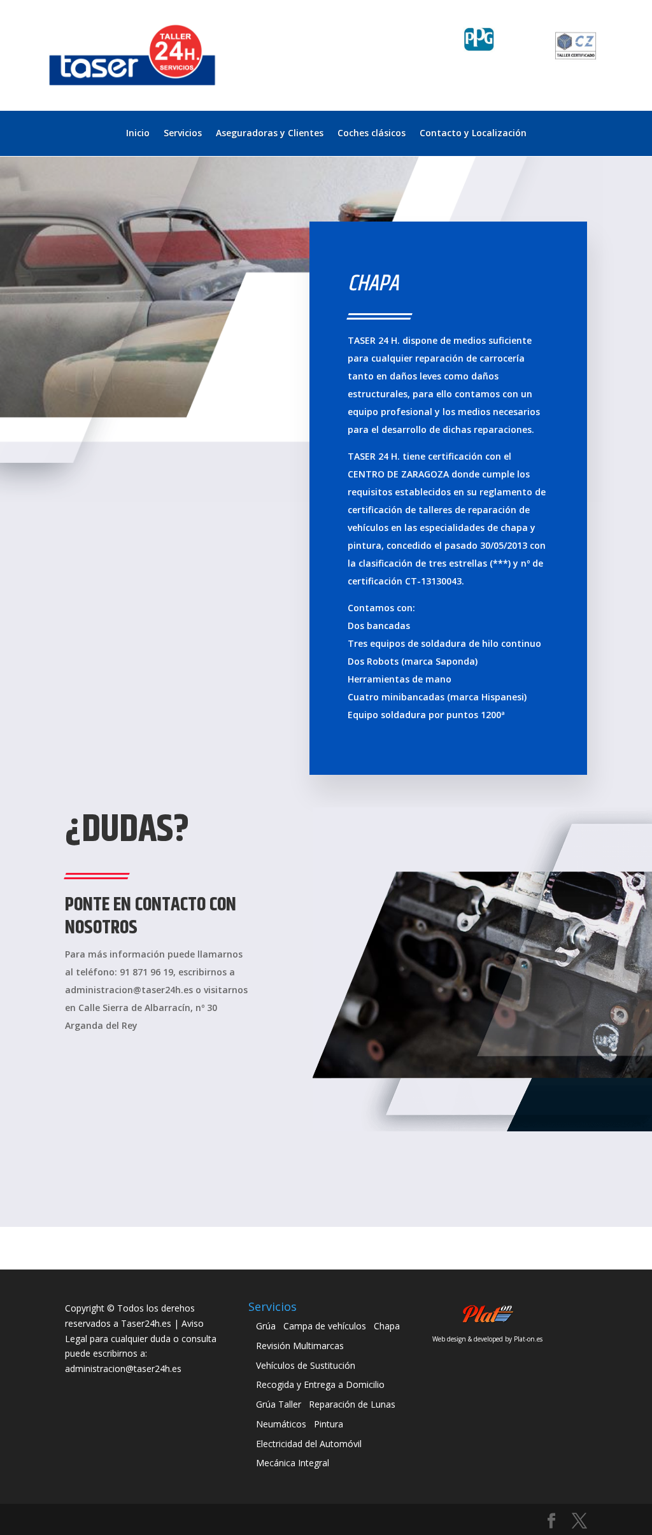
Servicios (183, 134)
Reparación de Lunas (352, 1404)
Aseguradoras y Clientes (269, 134)
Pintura (328, 1424)
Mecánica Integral (292, 1463)
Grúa (266, 1326)
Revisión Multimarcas (300, 1346)
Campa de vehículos (324, 1326)
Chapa (387, 1326)
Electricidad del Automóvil (309, 1444)
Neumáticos (281, 1424)
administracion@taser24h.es (123, 1368)
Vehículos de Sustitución (305, 1365)
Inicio (138, 134)
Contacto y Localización (473, 134)
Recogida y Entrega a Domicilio (320, 1384)
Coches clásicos (371, 134)
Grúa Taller (278, 1404)
